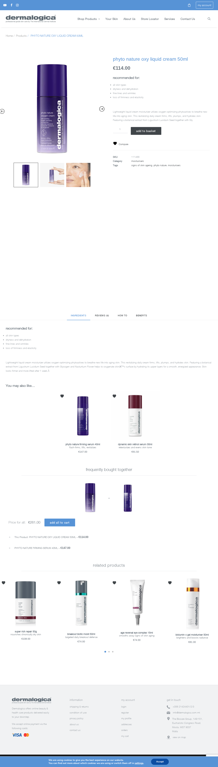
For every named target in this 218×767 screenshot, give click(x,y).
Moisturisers (137, 160)
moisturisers (174, 165)
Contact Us (188, 18)
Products (21, 35)
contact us (75, 730)
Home (9, 35)
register (125, 712)
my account (204, 5)
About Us (129, 18)
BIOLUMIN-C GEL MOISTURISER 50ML (192, 634)
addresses (126, 724)
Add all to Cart (60, 522)
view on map (179, 737)
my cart (125, 736)
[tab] (78, 317)
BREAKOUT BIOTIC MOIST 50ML (81, 634)
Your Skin (111, 18)
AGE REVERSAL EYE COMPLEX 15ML (137, 632)
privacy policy (76, 718)
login (123, 706)
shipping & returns (79, 706)
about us (74, 724)
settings (139, 763)
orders (124, 730)
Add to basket (146, 130)
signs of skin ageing (141, 165)
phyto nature (160, 165)
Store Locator (150, 18)
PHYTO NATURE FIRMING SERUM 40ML (83, 444)
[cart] (188, 5)
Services (169, 18)
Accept (160, 761)
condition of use (78, 712)
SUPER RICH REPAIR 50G (26, 631)
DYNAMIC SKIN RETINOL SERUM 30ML (135, 444)
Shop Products (87, 18)
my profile (126, 718)
